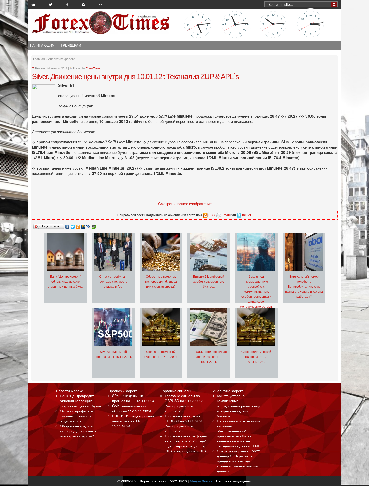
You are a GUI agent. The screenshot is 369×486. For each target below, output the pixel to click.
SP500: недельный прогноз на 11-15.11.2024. (133, 398)
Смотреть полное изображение (185, 203)
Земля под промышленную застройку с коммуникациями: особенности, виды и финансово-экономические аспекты (256, 291)
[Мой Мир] (83, 225)
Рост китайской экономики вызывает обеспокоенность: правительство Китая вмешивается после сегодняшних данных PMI (238, 433)
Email (226, 215)
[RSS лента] (83, 4)
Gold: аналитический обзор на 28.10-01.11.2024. (256, 356)
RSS (211, 215)
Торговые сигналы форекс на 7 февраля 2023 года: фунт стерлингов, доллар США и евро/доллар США (186, 443)
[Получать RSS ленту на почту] (100, 4)
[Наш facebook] (67, 4)
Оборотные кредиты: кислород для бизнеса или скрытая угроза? (161, 281)
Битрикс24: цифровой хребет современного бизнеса (208, 281)
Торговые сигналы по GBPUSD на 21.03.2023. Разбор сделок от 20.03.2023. (184, 403)
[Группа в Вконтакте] (33, 4)
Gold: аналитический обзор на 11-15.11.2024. (132, 408)
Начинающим (42, 45)
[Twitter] (72, 225)
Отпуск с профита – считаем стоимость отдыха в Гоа (113, 281)
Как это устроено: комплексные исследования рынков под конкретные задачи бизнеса (238, 405)
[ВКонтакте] (67, 225)
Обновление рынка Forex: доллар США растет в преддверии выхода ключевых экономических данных (238, 460)
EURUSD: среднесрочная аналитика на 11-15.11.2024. (208, 356)
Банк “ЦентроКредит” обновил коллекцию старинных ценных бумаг (66, 281)
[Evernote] (93, 225)
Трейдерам (71, 45)
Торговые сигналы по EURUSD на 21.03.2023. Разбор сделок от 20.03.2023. (184, 423)
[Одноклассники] (78, 225)
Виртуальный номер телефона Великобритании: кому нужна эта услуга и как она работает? (304, 286)
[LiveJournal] (88, 225)
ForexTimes (93, 68)
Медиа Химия (201, 480)
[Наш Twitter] (50, 4)
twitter (246, 215)
